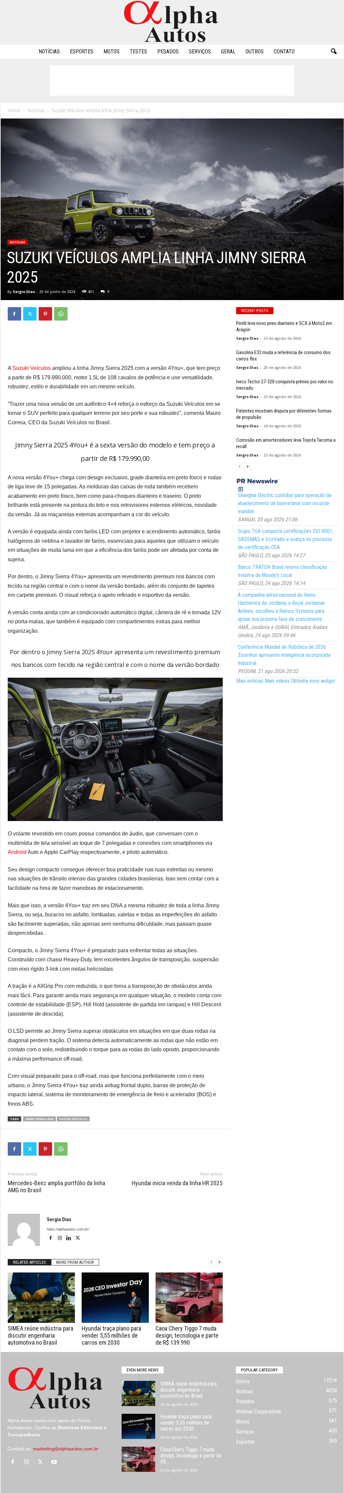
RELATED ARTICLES (29, 1262)
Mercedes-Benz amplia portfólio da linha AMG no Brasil (56, 1186)
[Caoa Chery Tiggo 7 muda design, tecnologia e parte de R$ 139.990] (189, 1297)
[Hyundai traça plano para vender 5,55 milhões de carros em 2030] (115, 1297)
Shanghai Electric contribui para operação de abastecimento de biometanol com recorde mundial (285, 503)
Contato (284, 51)
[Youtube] (55, 1462)
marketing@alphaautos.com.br (65, 1448)
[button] (333, 51)
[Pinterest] (45, 314)
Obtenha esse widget (313, 681)
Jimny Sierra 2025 (39, 1119)
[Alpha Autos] (172, 22)
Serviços (200, 51)
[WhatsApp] (61, 314)
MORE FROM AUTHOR (75, 1262)
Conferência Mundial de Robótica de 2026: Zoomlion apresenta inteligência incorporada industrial (284, 655)
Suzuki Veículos (31, 368)
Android (17, 852)
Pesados (168, 51)
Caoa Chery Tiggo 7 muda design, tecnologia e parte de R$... (190, 1455)
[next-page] (219, 1262)
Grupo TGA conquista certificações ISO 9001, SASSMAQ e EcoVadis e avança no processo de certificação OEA (285, 539)
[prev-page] (211, 1262)
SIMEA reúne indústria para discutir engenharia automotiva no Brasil (40, 1335)
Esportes (81, 51)
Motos (111, 51)
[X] (30, 314)
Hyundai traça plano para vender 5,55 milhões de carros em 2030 (111, 1335)
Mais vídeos (277, 681)
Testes (138, 51)
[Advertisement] (172, 80)
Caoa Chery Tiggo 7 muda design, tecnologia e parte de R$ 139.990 (187, 1335)
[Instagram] (60, 1238)
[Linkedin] (69, 1238)
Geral (228, 51)
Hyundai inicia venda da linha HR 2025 (177, 1183)
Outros (255, 51)
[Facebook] (14, 314)
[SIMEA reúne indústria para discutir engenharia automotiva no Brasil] (41, 1297)
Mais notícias (249, 681)
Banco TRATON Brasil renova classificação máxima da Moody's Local (282, 571)
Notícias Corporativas (258, 1411)
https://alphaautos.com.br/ (68, 1229)
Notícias (49, 51)
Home (14, 110)
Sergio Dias (24, 291)
